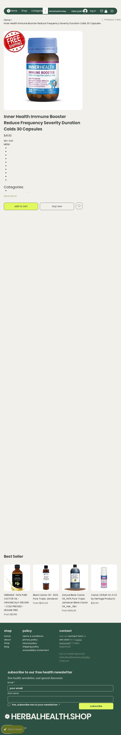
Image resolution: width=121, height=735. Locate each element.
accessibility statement (36, 650)
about (7, 639)
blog (6, 646)
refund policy (30, 643)
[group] (60, 590)
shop (7, 643)
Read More (10, 196)
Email (11, 682)
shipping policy (31, 646)
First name (13, 693)
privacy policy (30, 639)
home (7, 636)
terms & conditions (33, 636)
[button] (37, 11)
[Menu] (112, 11)
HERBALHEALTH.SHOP (51, 716)
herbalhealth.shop (57, 11)
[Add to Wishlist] (79, 206)
